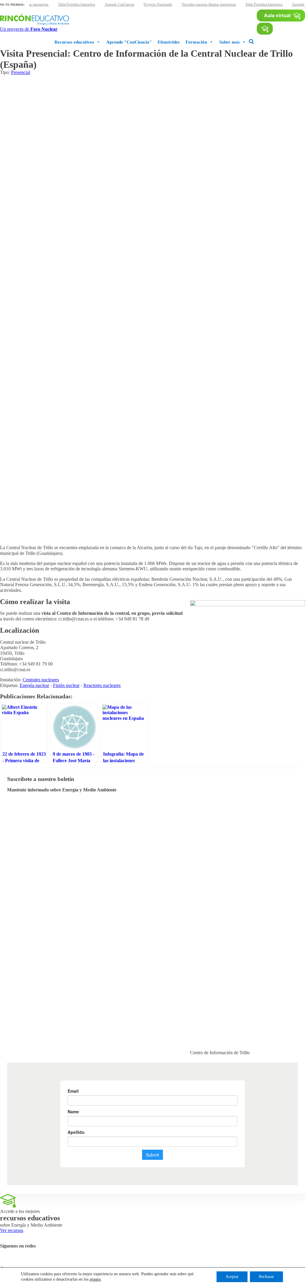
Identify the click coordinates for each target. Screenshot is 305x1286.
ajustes (95, 1279)
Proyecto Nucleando (158, 4)
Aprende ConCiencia (119, 4)
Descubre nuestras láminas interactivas (209, 4)
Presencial (20, 72)
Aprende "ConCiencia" (129, 41)
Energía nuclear (34, 685)
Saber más (229, 41)
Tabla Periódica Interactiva (76, 4)
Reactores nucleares (102, 685)
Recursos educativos (74, 41)
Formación (196, 41)
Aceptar (232, 1276)
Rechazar (266, 1276)
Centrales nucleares (41, 679)
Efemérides (169, 41)
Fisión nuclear (66, 685)
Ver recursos (11, 1230)
